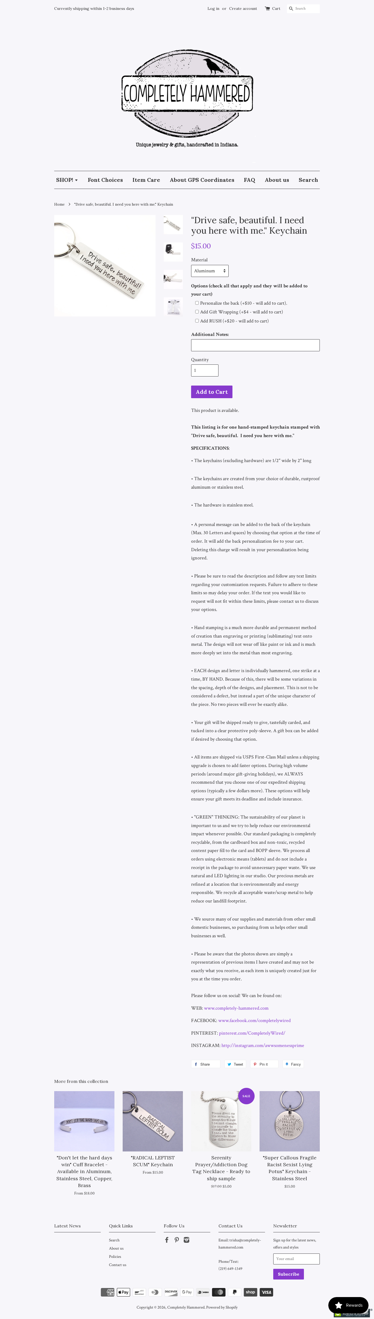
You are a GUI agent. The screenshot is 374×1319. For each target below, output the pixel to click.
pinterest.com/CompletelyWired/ (252, 1033)
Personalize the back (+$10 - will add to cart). (243, 303)
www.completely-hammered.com (236, 1008)
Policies (115, 1256)
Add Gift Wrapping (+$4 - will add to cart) (241, 312)
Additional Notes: (210, 334)
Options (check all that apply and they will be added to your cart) (249, 290)
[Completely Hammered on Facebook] (167, 1241)
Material (199, 260)
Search (308, 179)
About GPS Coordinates (202, 179)
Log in (213, 8)
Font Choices (105, 179)
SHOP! (65, 179)
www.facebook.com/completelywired (254, 1020)
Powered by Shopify (222, 1307)
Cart (276, 8)
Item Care (146, 179)
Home (59, 204)
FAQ (249, 179)
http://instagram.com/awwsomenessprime (262, 1045)
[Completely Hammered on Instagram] (186, 1241)
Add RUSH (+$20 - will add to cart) (234, 321)
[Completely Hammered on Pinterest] (177, 1241)
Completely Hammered (186, 1307)
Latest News (67, 1226)
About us (277, 179)
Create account (243, 8)
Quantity (200, 359)
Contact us (117, 1264)
